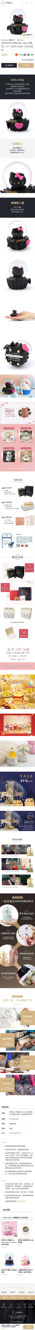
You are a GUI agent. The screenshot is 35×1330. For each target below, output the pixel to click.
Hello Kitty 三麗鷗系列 (8, 40)
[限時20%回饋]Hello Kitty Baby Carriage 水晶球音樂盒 (9, 1242)
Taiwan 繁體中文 (17, 1322)
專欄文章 (5, 1297)
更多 (31, 1217)
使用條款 (21, 1297)
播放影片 (29, 35)
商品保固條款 (21, 1201)
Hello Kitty (20, 40)
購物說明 (13, 1297)
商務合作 (29, 1297)
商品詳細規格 (29, 60)
